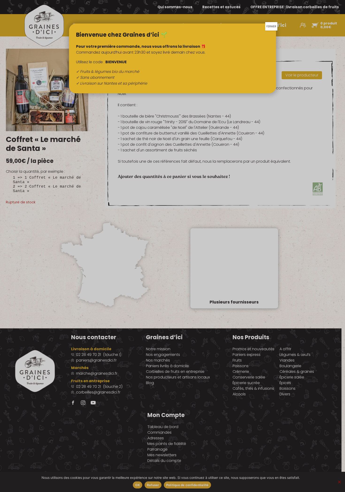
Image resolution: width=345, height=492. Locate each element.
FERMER (271, 26)
